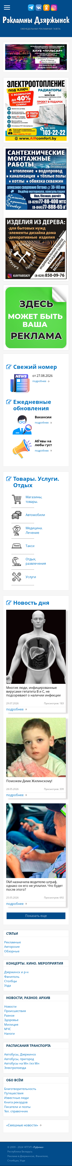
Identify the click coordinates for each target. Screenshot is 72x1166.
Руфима (38, 1147)
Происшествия (15, 1011)
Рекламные (12, 942)
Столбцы (10, 981)
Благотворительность (20, 1089)
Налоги (9, 1033)
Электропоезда (15, 1068)
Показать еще (36, 915)
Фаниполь (11, 977)
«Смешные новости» (22, 1125)
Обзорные (11, 951)
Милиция (11, 1024)
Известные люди (16, 1098)
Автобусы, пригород (19, 1059)
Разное (9, 1015)
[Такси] (23, 551)
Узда (7, 985)
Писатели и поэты (17, 1107)
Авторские (12, 947)
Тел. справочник (16, 1111)
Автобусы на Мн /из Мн (21, 1063)
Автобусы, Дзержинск (20, 1054)
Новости (10, 1006)
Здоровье (11, 1020)
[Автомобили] (28, 521)
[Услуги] (24, 582)
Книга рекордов (16, 1102)
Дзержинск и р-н (16, 972)
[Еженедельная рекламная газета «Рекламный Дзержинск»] (36, 21)
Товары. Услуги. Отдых (36, 482)
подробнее (39, 381)
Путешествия (13, 1093)
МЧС (7, 1029)
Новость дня (31, 602)
